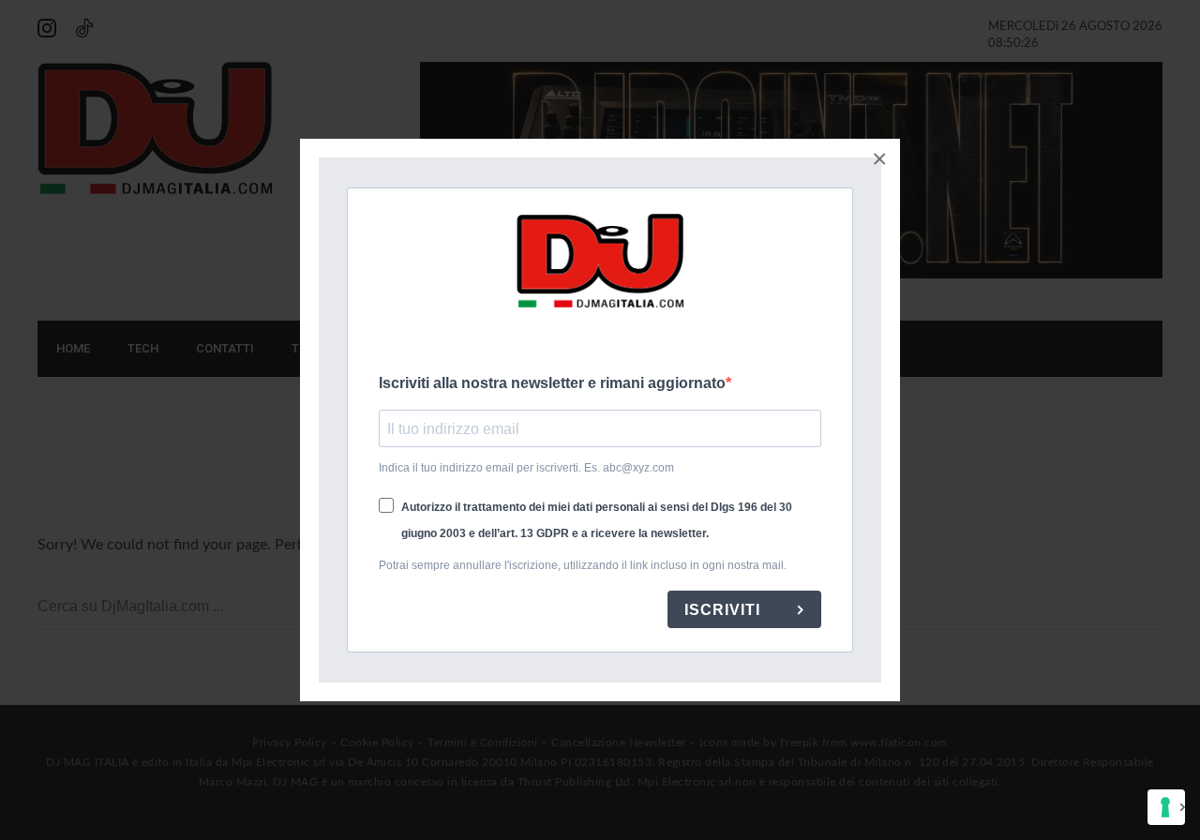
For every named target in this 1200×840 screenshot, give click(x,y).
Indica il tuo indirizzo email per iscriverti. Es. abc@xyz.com (526, 467)
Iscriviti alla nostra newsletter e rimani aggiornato (552, 383)
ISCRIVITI (724, 610)
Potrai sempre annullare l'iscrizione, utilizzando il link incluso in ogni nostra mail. (583, 565)
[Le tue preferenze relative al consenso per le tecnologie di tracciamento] (1166, 807)
